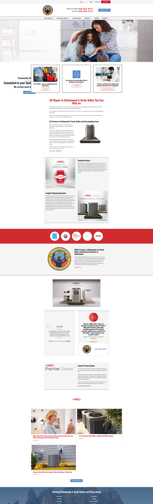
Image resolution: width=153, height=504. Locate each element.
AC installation (64, 141)
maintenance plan (68, 133)
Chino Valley (94, 496)
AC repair (66, 108)
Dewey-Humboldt (94, 501)
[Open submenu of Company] (108, 18)
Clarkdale (59, 498)
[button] (72, 333)
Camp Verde (59, 496)
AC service (60, 124)
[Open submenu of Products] (91, 18)
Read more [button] (59, 337)
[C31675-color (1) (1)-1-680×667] (47, 5)
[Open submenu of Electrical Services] (69, 18)
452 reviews (67, 341)
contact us (59, 148)
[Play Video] (76, 292)
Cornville (94, 498)
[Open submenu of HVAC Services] (53, 18)
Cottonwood (59, 501)
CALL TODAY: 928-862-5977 (55, 150)
